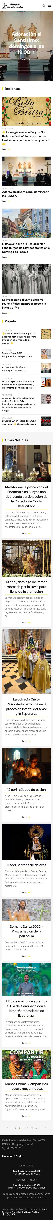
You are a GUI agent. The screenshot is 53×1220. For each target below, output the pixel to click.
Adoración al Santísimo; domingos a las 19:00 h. (26, 43)
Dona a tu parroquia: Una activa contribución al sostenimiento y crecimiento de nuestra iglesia (18, 384)
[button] (43, 5)
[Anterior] (8, 1128)
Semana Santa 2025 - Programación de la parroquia (17, 355)
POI (45, 1209)
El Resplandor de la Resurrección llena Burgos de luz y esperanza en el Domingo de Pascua (26, 248)
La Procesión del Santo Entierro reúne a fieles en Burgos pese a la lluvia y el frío (24, 303)
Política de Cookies (30, 1212)
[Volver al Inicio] (12, 5)
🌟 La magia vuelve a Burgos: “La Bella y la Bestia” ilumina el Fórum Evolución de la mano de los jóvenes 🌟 (19, 338)
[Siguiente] (45, 1128)
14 (40, 1127)
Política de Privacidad (11, 1212)
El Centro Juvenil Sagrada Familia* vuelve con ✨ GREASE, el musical (19, 422)
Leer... (4, 149)
